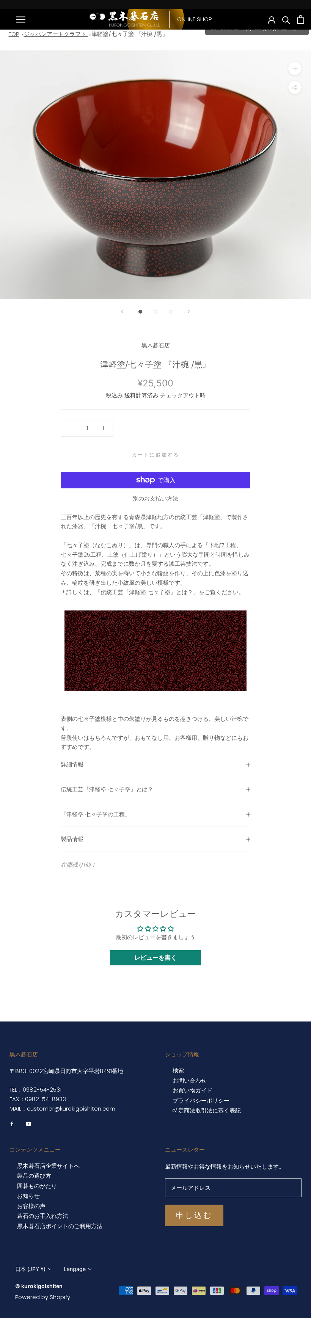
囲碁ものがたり (37, 1186)
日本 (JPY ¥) (30, 1269)
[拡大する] (295, 68)
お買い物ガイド (192, 1090)
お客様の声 (31, 1206)
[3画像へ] (171, 312)
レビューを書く (155, 957)
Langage (75, 1269)
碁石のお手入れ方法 (42, 1216)
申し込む (194, 1215)
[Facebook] (11, 1123)
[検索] (286, 20)
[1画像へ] (140, 312)
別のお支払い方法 (155, 498)
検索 (178, 1070)
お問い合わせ (190, 1080)
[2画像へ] (155, 312)
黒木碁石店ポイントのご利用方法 (59, 1226)
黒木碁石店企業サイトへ (48, 1166)
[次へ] (188, 311)
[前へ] (122, 311)
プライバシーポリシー (201, 1101)
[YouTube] (28, 1123)
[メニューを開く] (20, 19)
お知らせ (28, 1196)
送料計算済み (141, 395)
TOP (14, 34)
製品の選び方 (34, 1176)
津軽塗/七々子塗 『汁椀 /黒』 (129, 34)
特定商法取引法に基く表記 (207, 1110)
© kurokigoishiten (39, 1286)
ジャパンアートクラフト (56, 34)
